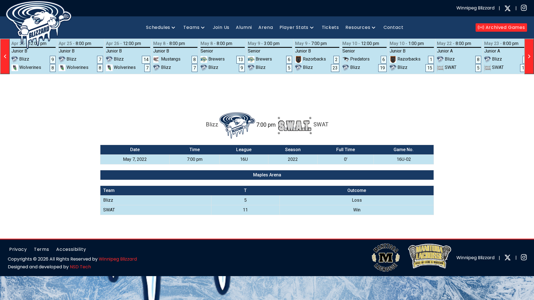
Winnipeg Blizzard (118, 259)
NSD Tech (80, 267)
